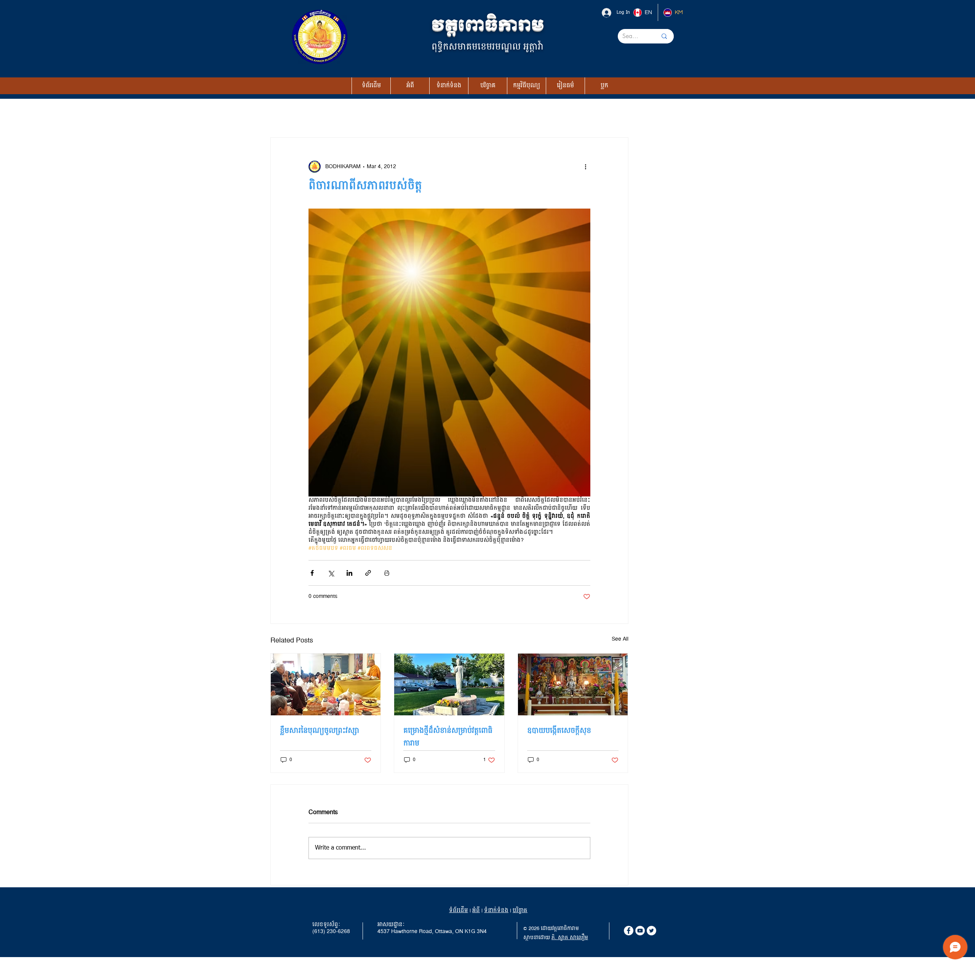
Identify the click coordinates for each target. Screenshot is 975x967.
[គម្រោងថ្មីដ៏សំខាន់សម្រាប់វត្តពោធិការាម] (449, 684)
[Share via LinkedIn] (349, 573)
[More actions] (585, 166)
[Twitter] (651, 930)
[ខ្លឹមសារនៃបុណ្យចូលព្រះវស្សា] (326, 684)
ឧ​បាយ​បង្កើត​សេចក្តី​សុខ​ (559, 730)
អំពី (476, 911)
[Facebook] (628, 930)
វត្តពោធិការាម (487, 25)
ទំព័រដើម (458, 911)
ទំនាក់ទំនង (496, 911)
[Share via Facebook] (312, 573)
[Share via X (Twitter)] (330, 573)
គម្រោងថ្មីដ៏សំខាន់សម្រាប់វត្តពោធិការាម (447, 737)
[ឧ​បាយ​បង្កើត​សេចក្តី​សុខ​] (573, 684)
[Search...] (664, 36)
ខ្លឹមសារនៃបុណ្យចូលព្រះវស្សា (319, 730)
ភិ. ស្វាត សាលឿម (569, 937)
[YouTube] (640, 930)
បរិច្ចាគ (520, 911)
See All (620, 639)
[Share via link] (368, 573)
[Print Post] (386, 573)
